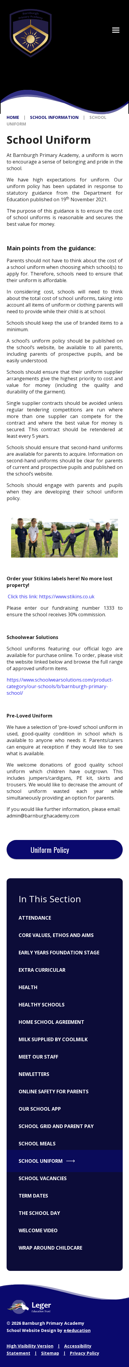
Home (13, 117)
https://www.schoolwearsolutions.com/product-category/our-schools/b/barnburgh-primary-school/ (60, 686)
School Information (54, 117)
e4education (77, 1330)
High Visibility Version (30, 1346)
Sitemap (50, 1353)
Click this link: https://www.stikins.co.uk (51, 596)
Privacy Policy (84, 1353)
